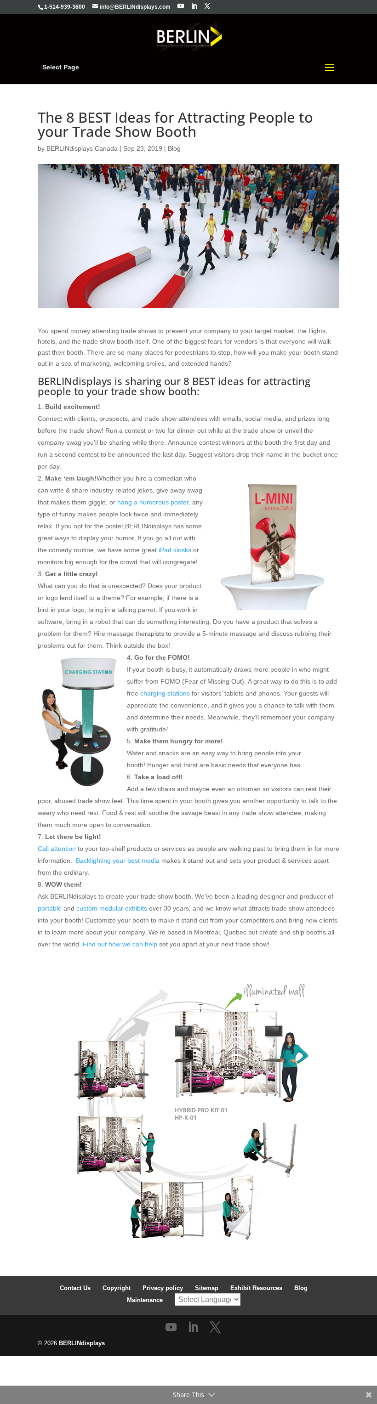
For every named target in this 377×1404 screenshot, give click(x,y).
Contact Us (75, 1288)
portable (50, 908)
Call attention (57, 848)
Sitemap (206, 1288)
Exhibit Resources (256, 1288)
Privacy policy (163, 1288)
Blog (174, 148)
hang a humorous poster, (153, 502)
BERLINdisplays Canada (82, 148)
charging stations (165, 693)
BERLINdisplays (82, 1343)
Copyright (117, 1288)
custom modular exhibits (111, 908)
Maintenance (145, 1299)
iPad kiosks (175, 550)
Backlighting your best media (118, 860)
